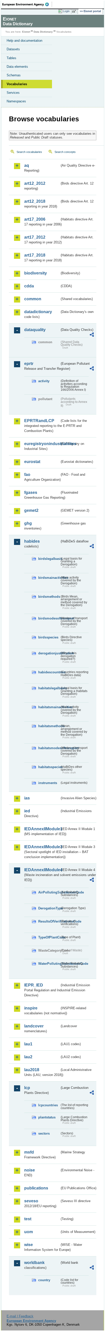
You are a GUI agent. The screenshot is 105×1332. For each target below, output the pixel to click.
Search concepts (65, 151)
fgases (30, 492)
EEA (27, 4)
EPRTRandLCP (39, 421)
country (44, 1280)
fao (27, 474)
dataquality (35, 330)
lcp (27, 1088)
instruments (47, 783)
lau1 (28, 1044)
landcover (34, 1026)
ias (27, 798)
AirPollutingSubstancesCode (49, 892)
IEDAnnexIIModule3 (42, 847)
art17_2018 (34, 255)
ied (27, 811)
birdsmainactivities (49, 578)
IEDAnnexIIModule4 (42, 870)
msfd (29, 1152)
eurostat (32, 462)
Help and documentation (24, 40)
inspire (30, 1008)
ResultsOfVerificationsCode (49, 921)
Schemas (14, 75)
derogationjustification (49, 653)
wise (28, 1245)
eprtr (28, 363)
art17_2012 (34, 237)
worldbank (34, 1262)
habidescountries (49, 672)
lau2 (28, 1057)
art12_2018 (34, 201)
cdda (29, 286)
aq (26, 165)
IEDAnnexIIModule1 (42, 829)
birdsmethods (49, 597)
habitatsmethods (49, 726)
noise (29, 1170)
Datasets (13, 49)
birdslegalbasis (49, 559)
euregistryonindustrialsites (42, 444)
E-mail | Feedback (20, 1316)
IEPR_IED (33, 985)
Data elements (17, 66)
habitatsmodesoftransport (49, 748)
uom (28, 1232)
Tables (11, 58)
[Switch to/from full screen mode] (75, 11)
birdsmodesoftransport (49, 618)
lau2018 (31, 1070)
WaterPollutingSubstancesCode (49, 964)
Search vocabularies (29, 151)
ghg (28, 523)
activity (43, 381)
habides (32, 541)
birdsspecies (48, 637)
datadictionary (38, 312)
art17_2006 (34, 219)
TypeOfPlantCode (49, 937)
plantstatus (47, 1117)
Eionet (26, 31)
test (27, 1219)
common (32, 299)
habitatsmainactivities (49, 707)
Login (66, 11)
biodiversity (35, 273)
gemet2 (31, 510)
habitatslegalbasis (49, 688)
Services (13, 93)
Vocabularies (17, 84)
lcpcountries (48, 1105)
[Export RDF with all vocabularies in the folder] (92, 335)
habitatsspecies (49, 767)
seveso (31, 1201)
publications (36, 1188)
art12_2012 (34, 183)
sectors (44, 1133)
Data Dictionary (43, 31)
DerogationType (49, 908)
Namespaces (16, 101)
